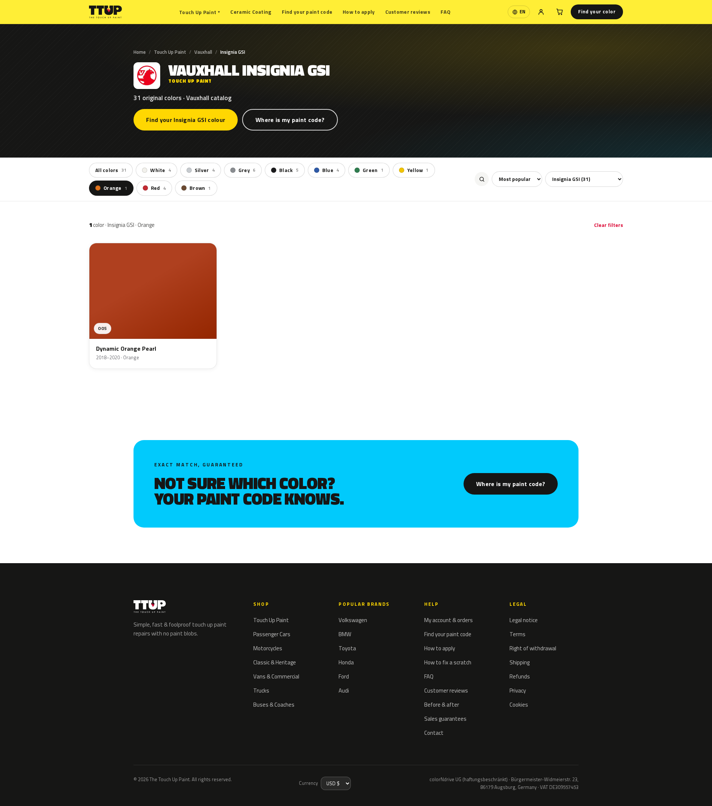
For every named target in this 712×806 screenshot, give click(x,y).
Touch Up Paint (199, 12)
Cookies (519, 704)
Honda (346, 662)
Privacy (518, 690)
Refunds (520, 676)
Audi (344, 690)
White (160, 170)
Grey (247, 170)
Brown (200, 188)
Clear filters (608, 225)
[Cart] (559, 11)
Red (158, 188)
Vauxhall (203, 52)
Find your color (597, 11)
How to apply (359, 12)
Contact (434, 733)
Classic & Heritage (274, 662)
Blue (330, 170)
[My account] (541, 11)
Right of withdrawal (533, 648)
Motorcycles (267, 648)
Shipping (520, 662)
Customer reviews (407, 12)
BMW (345, 634)
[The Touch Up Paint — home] (105, 12)
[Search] (482, 179)
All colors (110, 170)
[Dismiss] (33, 790)
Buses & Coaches (273, 704)
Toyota (347, 648)
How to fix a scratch (447, 662)
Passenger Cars (271, 634)
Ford (344, 676)
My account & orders (448, 620)
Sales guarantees (445, 718)
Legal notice (524, 620)
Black (289, 170)
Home (140, 52)
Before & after (441, 704)
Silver (205, 170)
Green (373, 170)
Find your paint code (307, 12)
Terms (517, 634)
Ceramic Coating (250, 12)
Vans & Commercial (276, 676)
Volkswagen (353, 620)
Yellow (418, 170)
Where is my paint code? (290, 119)
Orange (115, 188)
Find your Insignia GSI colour (185, 119)
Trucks (261, 690)
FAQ (446, 12)
